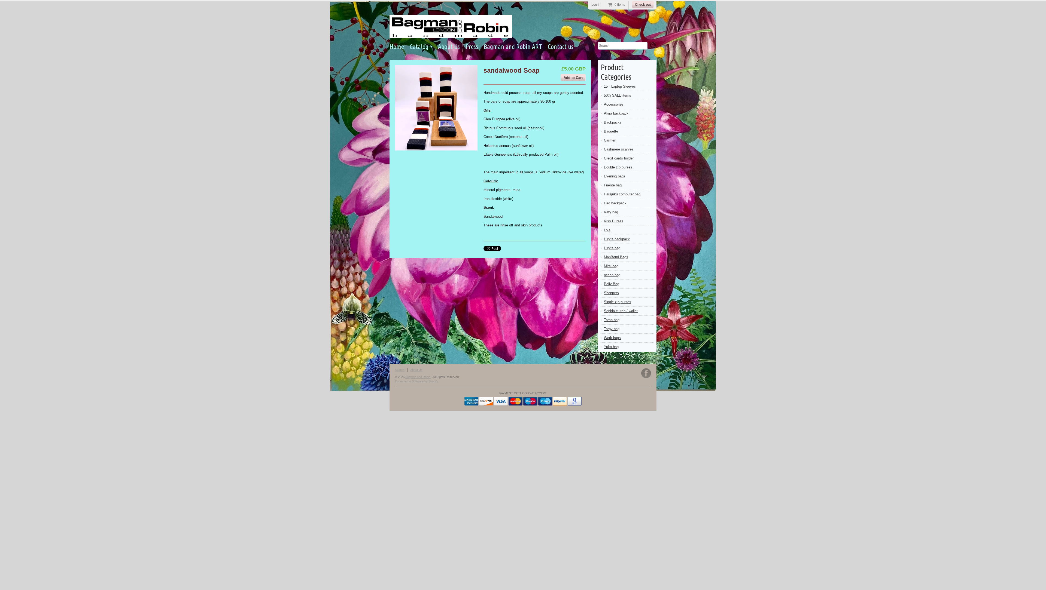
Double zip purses (618, 167)
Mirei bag (611, 266)
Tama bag (611, 320)
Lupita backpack (617, 239)
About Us (449, 46)
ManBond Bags (616, 257)
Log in (596, 5)
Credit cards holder (619, 158)
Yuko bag (611, 347)
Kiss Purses (613, 221)
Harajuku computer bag (622, 194)
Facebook (646, 373)
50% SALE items (617, 95)
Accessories (614, 104)
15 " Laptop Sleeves (620, 86)
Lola (607, 230)
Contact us (560, 46)
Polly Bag (611, 284)
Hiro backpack (615, 203)
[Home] (451, 33)
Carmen (610, 140)
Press (472, 46)
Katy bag (611, 212)
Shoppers (611, 293)
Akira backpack (616, 113)
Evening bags (614, 176)
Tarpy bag (611, 329)
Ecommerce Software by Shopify (416, 381)
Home (397, 46)
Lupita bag (612, 248)
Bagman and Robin (418, 377)
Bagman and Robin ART (513, 46)
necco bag (612, 275)
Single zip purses (617, 302)
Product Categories (616, 72)
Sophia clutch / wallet (621, 311)
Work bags (612, 338)
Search (400, 369)
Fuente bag (613, 185)
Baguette (611, 131)
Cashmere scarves (619, 149)
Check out (643, 5)
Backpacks (613, 122)
